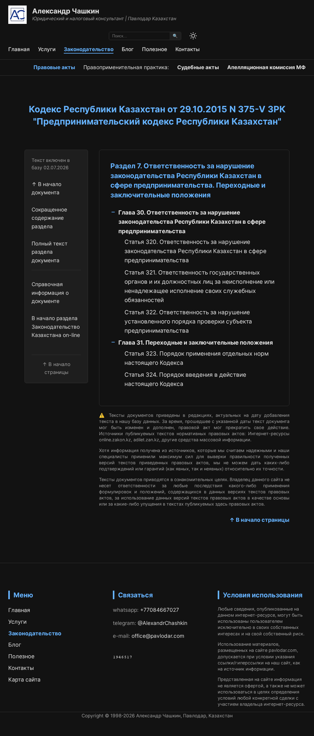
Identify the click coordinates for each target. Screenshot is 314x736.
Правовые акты (54, 67)
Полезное (154, 49)
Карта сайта (24, 679)
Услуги (47, 49)
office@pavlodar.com (158, 636)
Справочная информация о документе (50, 292)
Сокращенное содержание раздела (49, 218)
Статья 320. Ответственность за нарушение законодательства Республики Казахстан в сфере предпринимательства (195, 251)
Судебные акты (198, 67)
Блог (128, 49)
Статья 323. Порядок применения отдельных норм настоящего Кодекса (196, 358)
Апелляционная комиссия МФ (266, 67)
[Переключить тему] (193, 35)
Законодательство (88, 49)
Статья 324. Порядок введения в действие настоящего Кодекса (185, 379)
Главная (19, 49)
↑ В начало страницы (259, 520)
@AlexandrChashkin (162, 623)
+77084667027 (159, 610)
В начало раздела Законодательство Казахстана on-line (56, 326)
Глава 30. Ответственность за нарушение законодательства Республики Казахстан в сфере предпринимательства (192, 222)
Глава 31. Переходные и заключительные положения (195, 342)
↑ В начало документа (46, 188)
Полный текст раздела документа (49, 251)
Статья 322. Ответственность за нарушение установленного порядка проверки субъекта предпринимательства (188, 321)
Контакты (187, 49)
